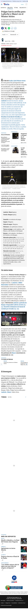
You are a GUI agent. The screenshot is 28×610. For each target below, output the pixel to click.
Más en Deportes (8, 536)
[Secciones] (1, 4)
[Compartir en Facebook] (2, 28)
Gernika (9, 396)
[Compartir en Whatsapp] (9, 28)
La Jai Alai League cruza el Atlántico (5, 146)
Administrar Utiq (21, 602)
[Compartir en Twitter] (5, 28)
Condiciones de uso (19, 600)
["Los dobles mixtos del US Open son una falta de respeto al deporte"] (24, 565)
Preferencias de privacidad (6, 605)
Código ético (7, 602)
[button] (1, 364)
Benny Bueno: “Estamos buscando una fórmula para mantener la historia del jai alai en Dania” (5, 140)
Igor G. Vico (7, 41)
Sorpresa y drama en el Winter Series (11, 363)
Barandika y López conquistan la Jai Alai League (5, 149)
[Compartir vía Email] (15, 28)
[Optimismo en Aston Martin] (24, 549)
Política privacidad (10, 600)
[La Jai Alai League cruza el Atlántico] (15, 150)
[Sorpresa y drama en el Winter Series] (15, 136)
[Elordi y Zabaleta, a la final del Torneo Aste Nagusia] (24, 541)
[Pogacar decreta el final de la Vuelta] (24, 557)
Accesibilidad (14, 602)
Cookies (2, 602)
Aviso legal (3, 600)
